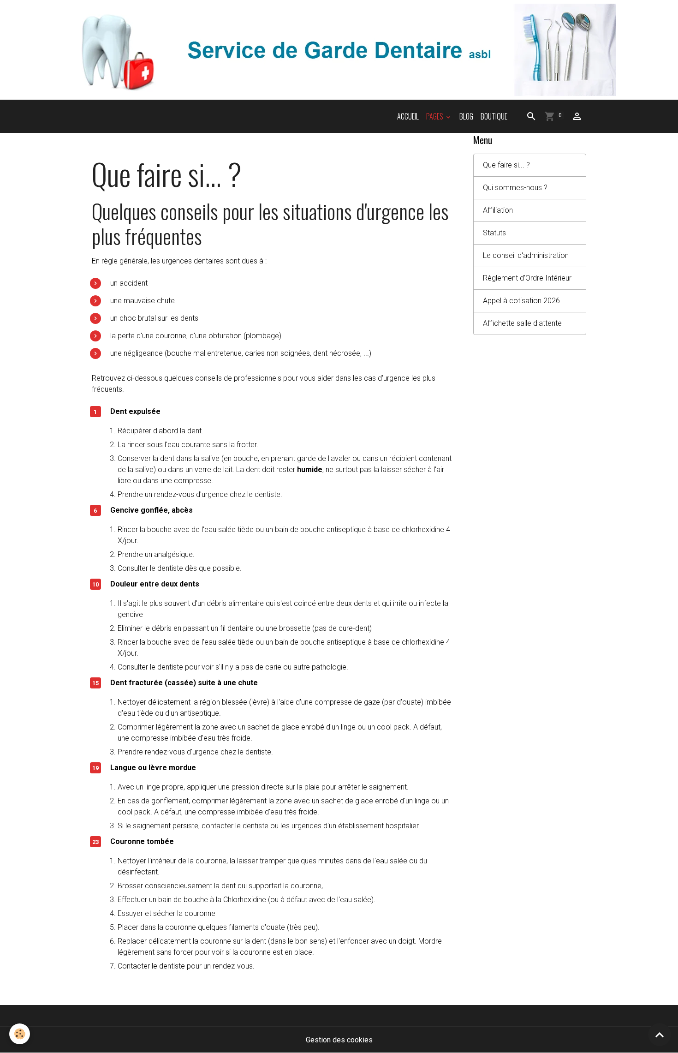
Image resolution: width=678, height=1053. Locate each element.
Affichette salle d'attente (522, 323)
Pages (435, 116)
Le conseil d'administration (526, 255)
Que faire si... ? (506, 165)
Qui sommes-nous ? (515, 187)
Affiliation (498, 210)
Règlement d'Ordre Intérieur (527, 278)
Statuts (494, 232)
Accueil (408, 116)
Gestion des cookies (339, 1039)
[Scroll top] (659, 1034)
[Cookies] (19, 1033)
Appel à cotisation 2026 (521, 300)
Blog (466, 116)
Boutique (494, 116)
